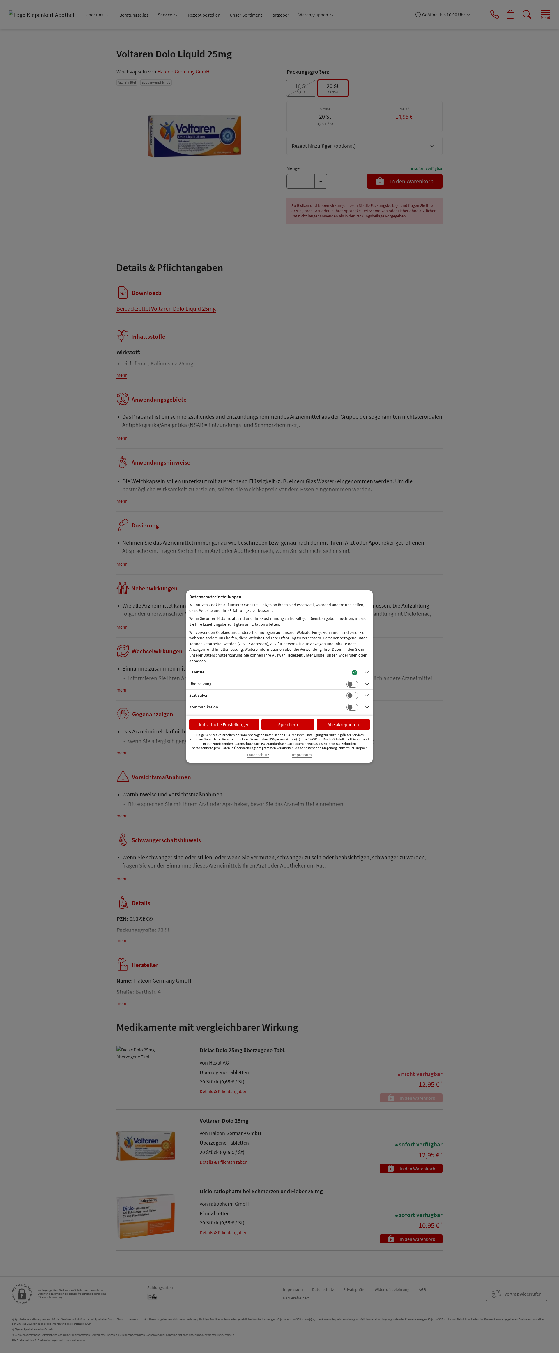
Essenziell (198, 672)
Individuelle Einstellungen (224, 724)
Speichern (288, 724)
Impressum (302, 754)
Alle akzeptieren (343, 724)
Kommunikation (203, 707)
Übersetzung (200, 683)
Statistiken (198, 695)
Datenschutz (258, 754)
